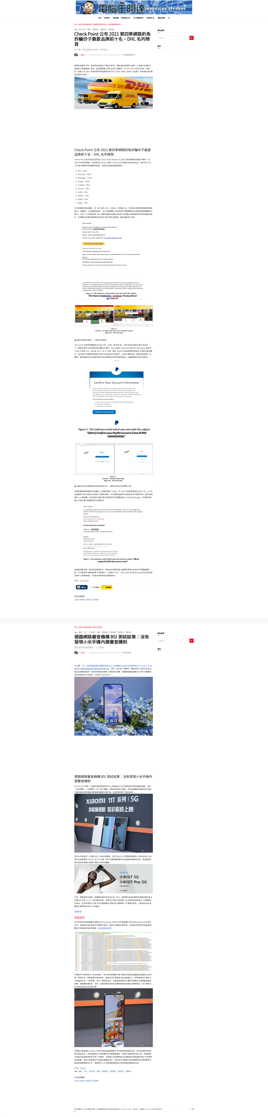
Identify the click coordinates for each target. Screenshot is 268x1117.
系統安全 (120, 632)
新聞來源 (78, 911)
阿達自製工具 (125, 18)
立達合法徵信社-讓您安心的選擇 (86, 599)
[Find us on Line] (193, 1109)
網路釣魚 (103, 29)
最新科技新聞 (97, 627)
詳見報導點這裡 (104, 928)
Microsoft (82, 29)
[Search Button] (169, 17)
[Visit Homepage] (134, 7)
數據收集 (105, 632)
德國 (98, 632)
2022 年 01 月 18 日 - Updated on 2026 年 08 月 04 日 (105, 55)
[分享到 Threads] (146, 61)
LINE (151, 61)
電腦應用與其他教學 (99, 24)
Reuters (82, 1068)
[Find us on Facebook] (190, 1109)
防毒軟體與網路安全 (114, 24)
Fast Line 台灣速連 (151, 1109)
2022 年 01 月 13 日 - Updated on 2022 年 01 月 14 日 (105, 653)
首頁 (99, 18)
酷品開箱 (116, 18)
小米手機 (92, 632)
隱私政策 (135, 1109)
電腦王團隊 (161, 18)
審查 (80, 632)
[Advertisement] (113, 608)
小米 (85, 632)
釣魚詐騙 (111, 29)
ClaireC (83, 55)
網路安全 (95, 29)
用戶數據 (112, 632)
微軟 (89, 29)
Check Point (84, 580)
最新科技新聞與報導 (85, 24)
